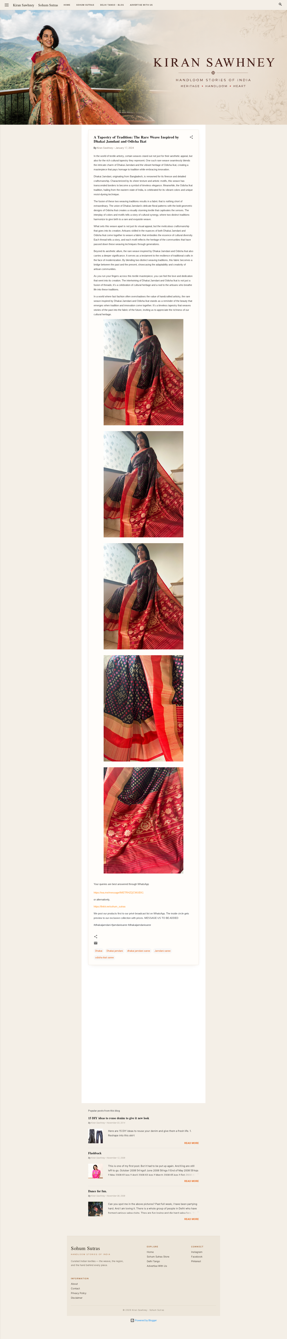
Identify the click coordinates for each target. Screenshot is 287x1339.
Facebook (196, 1256)
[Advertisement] (271, 174)
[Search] (280, 5)
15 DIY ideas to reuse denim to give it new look (118, 1118)
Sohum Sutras (48, 5)
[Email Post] (96, 944)
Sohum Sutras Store (158, 1256)
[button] (191, 137)
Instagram (196, 1252)
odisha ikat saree (104, 957)
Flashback (94, 1153)
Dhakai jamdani (115, 950)
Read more (191, 1143)
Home (67, 5)
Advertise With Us (157, 1265)
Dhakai (98, 950)
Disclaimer (76, 1297)
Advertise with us (141, 5)
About (74, 1283)
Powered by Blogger (145, 1320)
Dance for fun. (97, 1191)
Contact (75, 1288)
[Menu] (7, 5)
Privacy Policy (78, 1293)
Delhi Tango (153, 1261)
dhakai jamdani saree (138, 950)
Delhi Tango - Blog (112, 5)
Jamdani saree (162, 950)
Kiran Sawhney (23, 5)
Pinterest (196, 1261)
